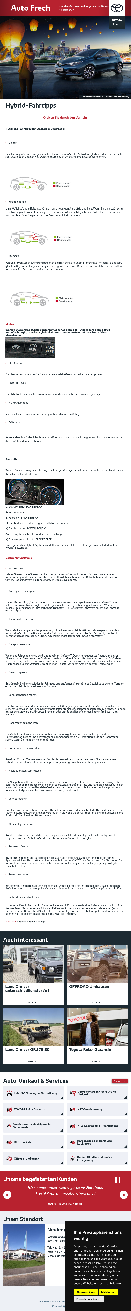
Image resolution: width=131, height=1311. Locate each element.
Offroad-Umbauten (26, 1158)
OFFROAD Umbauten (89, 986)
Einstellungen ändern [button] (88, 1299)
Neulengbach (66, 9)
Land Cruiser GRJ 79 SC (27, 1049)
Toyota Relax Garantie (90, 1049)
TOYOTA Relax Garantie (29, 1109)
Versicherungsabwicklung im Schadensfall (32, 1125)
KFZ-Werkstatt (24, 1142)
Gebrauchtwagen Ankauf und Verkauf (97, 1093)
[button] (7, 1195)
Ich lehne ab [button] (108, 1292)
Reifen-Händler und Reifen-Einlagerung (95, 1158)
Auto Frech (30, 8)
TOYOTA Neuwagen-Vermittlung (35, 1093)
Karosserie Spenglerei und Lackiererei (94, 1142)
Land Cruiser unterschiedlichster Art (27, 988)
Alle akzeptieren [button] (85, 1292)
